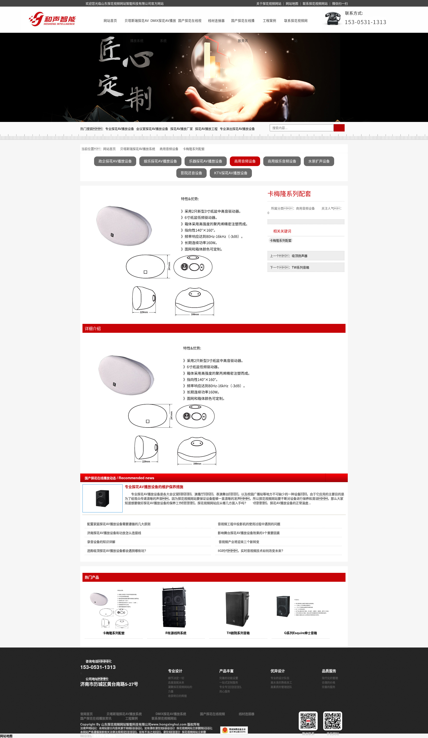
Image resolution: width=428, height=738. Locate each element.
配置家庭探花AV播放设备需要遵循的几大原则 (118, 524)
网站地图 (292, 3)
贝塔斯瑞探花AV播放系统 (137, 24)
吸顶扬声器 (299, 255)
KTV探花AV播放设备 (230, 172)
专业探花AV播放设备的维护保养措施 (154, 486)
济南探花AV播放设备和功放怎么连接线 (114, 532)
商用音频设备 (169, 148)
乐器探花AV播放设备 (205, 161)
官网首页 (86, 713)
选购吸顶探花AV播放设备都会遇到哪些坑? (116, 550)
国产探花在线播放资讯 (243, 24)
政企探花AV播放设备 (115, 161)
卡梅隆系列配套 (281, 240)
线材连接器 (216, 20)
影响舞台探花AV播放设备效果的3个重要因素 (249, 532)
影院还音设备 (191, 172)
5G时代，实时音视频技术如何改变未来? (250, 550)
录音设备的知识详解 (101, 541)
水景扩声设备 (319, 161)
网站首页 (110, 20)
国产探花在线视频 (190, 24)
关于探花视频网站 (268, 3)
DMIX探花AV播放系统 (163, 24)
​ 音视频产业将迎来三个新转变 (238, 541)
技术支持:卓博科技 (105, 736)
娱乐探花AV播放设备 (160, 161)
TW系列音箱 (300, 267)
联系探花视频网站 (315, 3)
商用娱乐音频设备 (282, 161)
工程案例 (269, 20)
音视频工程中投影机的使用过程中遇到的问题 (249, 524)
